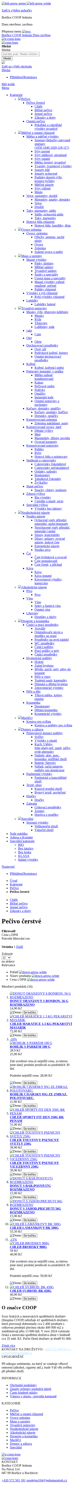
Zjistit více (8, 1345)
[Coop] (3, 62)
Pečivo (14, 888)
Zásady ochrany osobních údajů (30, 1389)
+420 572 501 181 (14, 1480)
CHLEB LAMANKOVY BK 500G (34, 1228)
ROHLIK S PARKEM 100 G (30, 1046)
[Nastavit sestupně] (33, 972)
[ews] (26, 31)
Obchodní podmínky (23, 1385)
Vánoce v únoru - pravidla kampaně (33, 1396)
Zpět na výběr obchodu (17, 66)
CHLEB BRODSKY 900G (28, 1247)
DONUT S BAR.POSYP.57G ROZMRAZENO (30, 1187)
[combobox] (21, 54)
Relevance (8, 965)
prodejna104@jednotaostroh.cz (47, 1480)
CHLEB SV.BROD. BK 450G (30, 1291)
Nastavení (8, 866)
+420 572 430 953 (56, 1349)
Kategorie (16, 884)
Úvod (13, 880)
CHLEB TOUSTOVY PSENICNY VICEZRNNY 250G (34, 1164)
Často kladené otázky (24, 1392)
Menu (5, 88)
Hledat (6, 70)
